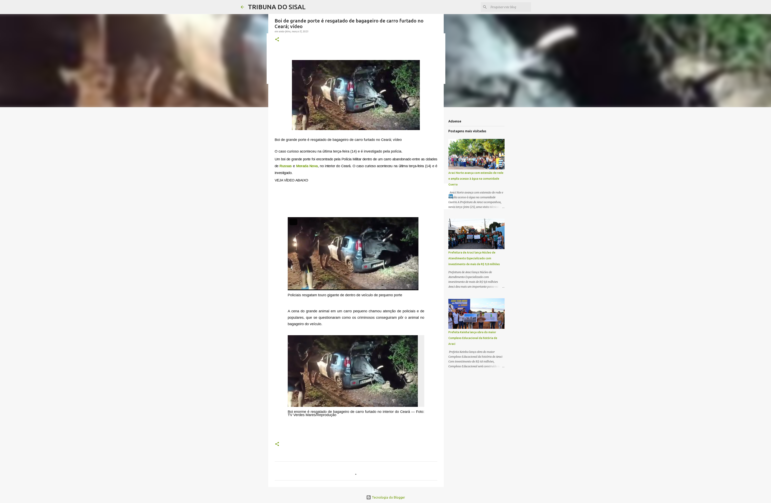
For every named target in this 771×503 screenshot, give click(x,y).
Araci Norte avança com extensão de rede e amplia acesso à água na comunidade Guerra (475, 178)
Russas (285, 166)
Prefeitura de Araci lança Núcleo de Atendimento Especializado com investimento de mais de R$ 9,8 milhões (474, 258)
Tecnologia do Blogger (388, 497)
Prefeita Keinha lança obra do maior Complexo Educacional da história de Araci (472, 338)
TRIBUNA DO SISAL (277, 6)
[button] (277, 39)
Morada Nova (307, 166)
